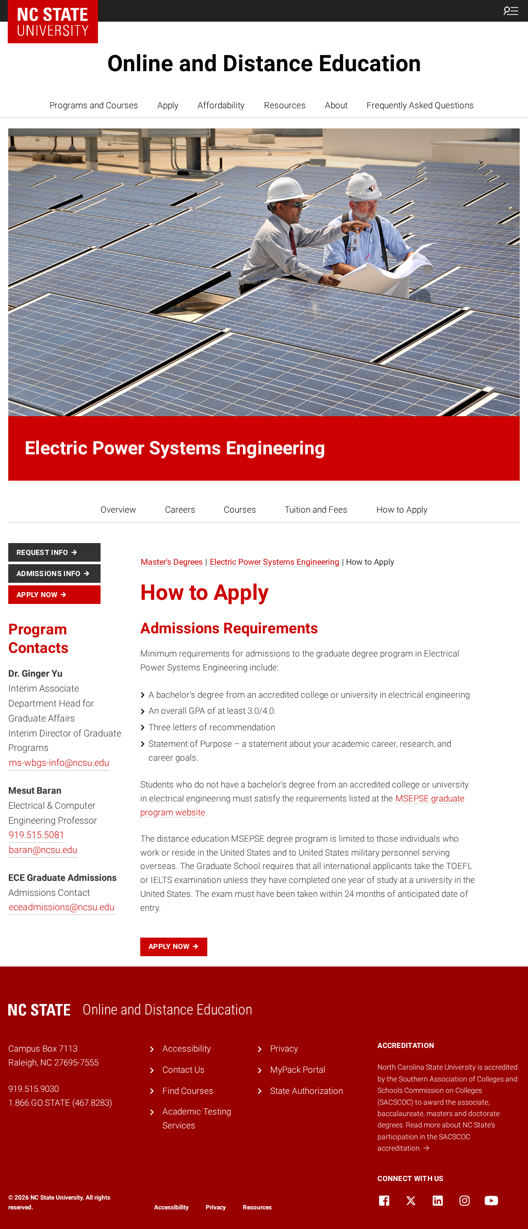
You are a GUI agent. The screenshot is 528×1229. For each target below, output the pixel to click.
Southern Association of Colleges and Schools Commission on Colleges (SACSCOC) (447, 1090)
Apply (167, 105)
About (336, 105)
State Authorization (306, 1091)
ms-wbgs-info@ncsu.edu (59, 762)
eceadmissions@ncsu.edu (61, 907)
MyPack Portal (297, 1069)
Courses (240, 509)
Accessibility (186, 1048)
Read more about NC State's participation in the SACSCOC (436, 1136)
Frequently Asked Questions (420, 105)
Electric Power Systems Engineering (274, 562)
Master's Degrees (172, 562)
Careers (180, 509)
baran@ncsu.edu (43, 849)
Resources (285, 105)
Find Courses (187, 1091)
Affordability (220, 105)
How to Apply (401, 509)
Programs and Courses (94, 105)
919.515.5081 (36, 834)
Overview (118, 509)
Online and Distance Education (264, 63)
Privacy (284, 1048)
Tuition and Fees (316, 509)
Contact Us (183, 1069)
